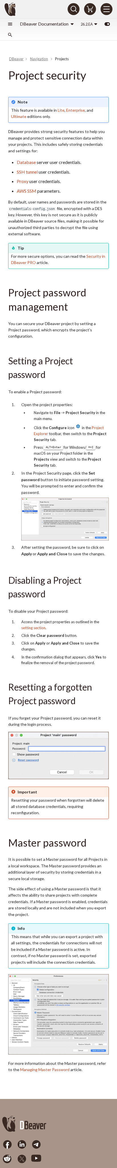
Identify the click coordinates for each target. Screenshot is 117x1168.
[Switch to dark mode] (107, 23)
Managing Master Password (45, 1069)
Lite (61, 110)
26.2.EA (87, 24)
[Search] (74, 9)
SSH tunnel (27, 171)
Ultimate (18, 116)
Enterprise (75, 110)
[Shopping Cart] (90, 9)
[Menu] (106, 9)
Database (26, 162)
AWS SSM (26, 191)
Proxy (22, 181)
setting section (33, 627)
